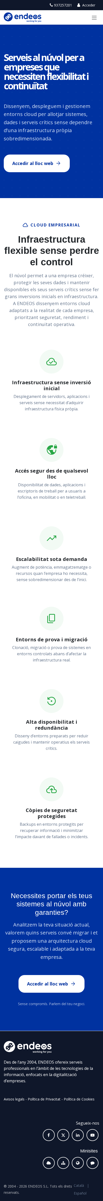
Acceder (88, 5)
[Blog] (92, 1163)
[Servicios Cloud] (49, 1163)
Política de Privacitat (44, 1099)
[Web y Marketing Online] (78, 1163)
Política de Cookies (79, 1099)
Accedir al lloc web (36, 163)
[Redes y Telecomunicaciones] (63, 1163)
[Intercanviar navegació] (94, 17)
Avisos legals (14, 1099)
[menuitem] (79, 1185)
